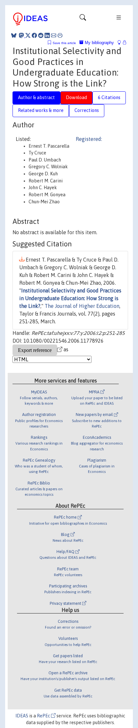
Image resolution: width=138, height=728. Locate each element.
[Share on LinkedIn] (47, 35)
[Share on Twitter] (27, 35)
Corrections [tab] (86, 110)
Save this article (64, 43)
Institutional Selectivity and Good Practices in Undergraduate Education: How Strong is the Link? (70, 298)
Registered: (89, 139)
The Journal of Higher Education (82, 306)
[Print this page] (60, 35)
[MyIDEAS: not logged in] (121, 43)
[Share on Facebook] (34, 35)
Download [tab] (76, 97)
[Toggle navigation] (83, 19)
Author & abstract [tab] (36, 97)
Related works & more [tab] (41, 110)
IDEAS (21, 715)
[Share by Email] (53, 35)
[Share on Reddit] (40, 35)
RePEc (44, 715)
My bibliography (98, 42)
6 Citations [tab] (109, 97)
